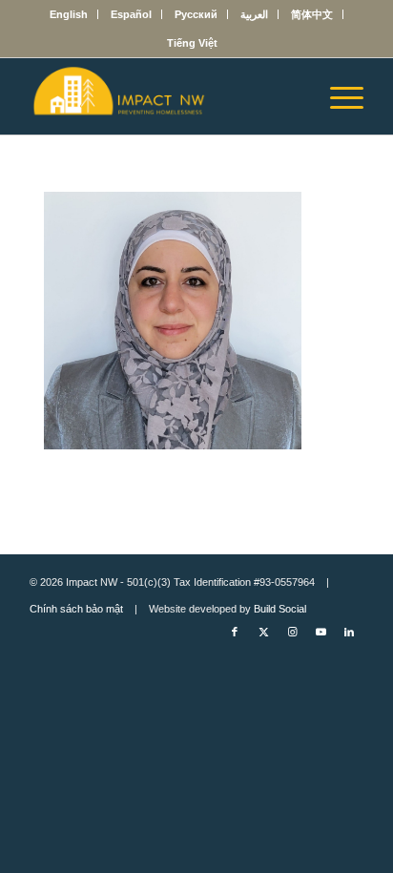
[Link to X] (263, 631)
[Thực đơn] (337, 96)
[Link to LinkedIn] (349, 631)
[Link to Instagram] (292, 631)
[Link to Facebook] (234, 631)
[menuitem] (69, 14)
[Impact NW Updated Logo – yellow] (163, 96)
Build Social (280, 608)
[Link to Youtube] (320, 631)
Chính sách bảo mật (76, 608)
